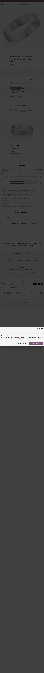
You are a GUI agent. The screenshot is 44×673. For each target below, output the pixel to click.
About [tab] (36, 331)
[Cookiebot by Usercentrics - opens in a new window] (38, 329)
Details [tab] (22, 331)
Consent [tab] (7, 331)
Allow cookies (36, 343)
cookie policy (18, 338)
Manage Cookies (21, 343)
